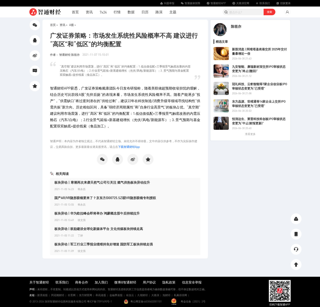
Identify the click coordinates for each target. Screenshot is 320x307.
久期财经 (142, 295)
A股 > (72, 25)
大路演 (155, 295)
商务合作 (81, 282)
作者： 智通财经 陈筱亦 (65, 54)
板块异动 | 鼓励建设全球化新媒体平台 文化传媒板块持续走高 (98, 228)
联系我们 (62, 282)
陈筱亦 (236, 26)
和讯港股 (101, 295)
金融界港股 (116, 295)
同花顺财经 (57, 295)
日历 (144, 12)
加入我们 (101, 282)
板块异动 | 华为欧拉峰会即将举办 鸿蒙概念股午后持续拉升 (97, 213)
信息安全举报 (192, 282)
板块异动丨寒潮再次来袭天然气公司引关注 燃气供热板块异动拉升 (102, 182)
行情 (117, 12)
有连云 (130, 295)
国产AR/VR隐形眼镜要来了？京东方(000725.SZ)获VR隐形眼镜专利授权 (105, 198)
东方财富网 (85, 295)
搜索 (269, 11)
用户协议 (149, 282)
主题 (172, 12)
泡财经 (166, 295)
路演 (158, 12)
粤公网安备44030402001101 (146, 301)
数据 (131, 12)
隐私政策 (168, 282)
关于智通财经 (39, 282)
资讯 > (63, 25)
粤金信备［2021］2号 (193, 301)
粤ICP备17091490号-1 (99, 301)
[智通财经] (45, 12)
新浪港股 (42, 295)
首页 (75, 12)
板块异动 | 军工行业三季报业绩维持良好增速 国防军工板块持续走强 (103, 244)
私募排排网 (180, 295)
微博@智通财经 (125, 282)
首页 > (54, 25)
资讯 (89, 12)
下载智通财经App (129, 146)
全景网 (72, 295)
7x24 (103, 12)
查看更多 (250, 134)
